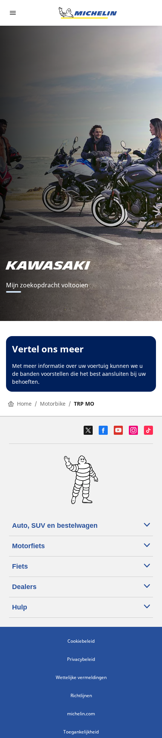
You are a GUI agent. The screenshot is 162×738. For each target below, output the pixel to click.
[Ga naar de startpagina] (88, 13)
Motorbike (53, 403)
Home (24, 403)
